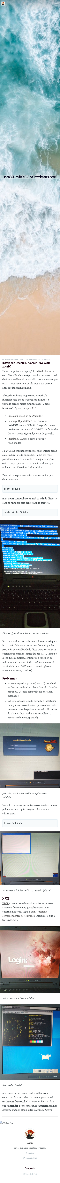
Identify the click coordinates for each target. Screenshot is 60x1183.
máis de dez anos (45, 371)
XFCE (5, 903)
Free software (33, 359)
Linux (26, 359)
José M (30, 1143)
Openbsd (15, 359)
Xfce (21, 359)
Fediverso (8, 359)
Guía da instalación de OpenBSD (25, 416)
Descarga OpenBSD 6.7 (20, 421)
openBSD (31, 408)
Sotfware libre (44, 359)
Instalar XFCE (15, 439)
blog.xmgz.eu (31, 1157)
